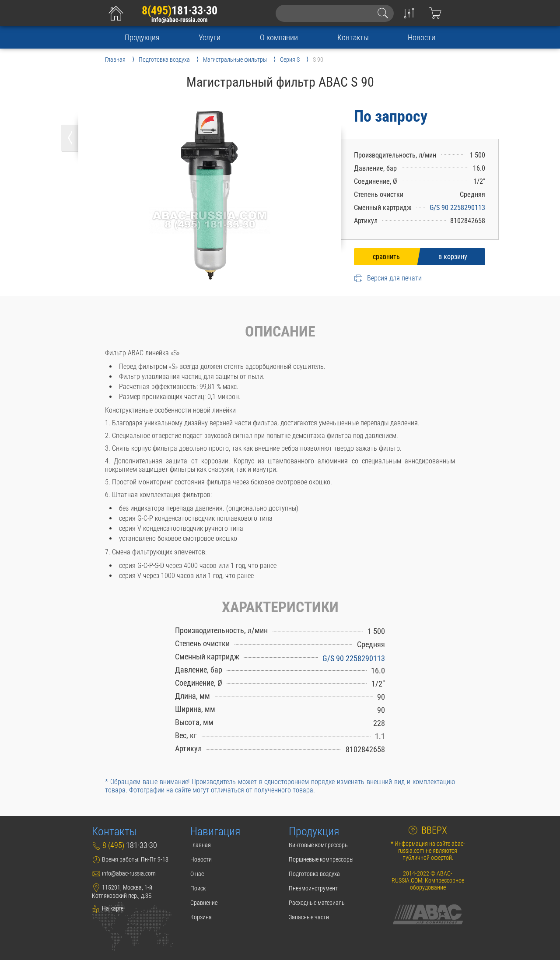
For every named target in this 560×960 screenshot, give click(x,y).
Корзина (201, 917)
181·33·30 (179, 10)
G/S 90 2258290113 (457, 207)
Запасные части (309, 917)
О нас (197, 873)
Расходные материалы (317, 902)
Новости (421, 37)
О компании (279, 37)
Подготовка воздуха (314, 873)
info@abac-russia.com (179, 20)
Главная (200, 844)
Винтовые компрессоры (319, 844)
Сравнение (203, 902)
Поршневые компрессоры (321, 859)
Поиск (198, 888)
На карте (112, 908)
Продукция (142, 37)
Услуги (209, 37)
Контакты (353, 37)
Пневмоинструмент (313, 888)
